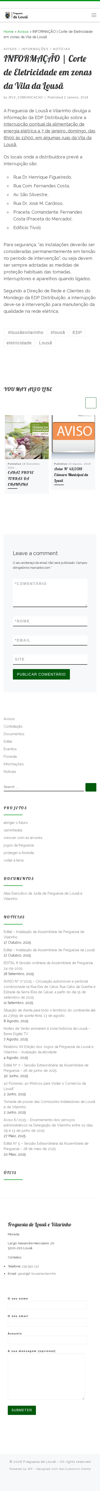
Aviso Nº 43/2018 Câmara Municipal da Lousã (71, 474)
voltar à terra (14, 860)
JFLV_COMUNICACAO (25, 97)
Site (20, 659)
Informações (14, 764)
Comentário (31, 584)
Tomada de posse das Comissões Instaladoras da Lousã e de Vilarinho (49, 1104)
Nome (22, 621)
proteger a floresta (19, 853)
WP (30, 1469)
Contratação (13, 726)
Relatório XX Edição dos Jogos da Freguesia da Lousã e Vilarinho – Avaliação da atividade (49, 1049)
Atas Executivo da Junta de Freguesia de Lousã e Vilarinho (43, 896)
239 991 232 (30, 1266)
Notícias (10, 772)
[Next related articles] (90, 402)
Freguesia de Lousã (39, 1462)
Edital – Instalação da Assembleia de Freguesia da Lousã (49, 950)
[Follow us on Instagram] (19, 5)
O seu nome (18, 1298)
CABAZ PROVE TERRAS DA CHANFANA (21, 478)
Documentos (14, 734)
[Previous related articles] (79, 402)
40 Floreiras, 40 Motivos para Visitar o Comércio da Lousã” (45, 1086)
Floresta (10, 757)
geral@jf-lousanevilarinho (37, 1273)
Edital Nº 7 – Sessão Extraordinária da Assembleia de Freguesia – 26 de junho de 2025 (46, 1067)
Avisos (23, 32)
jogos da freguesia (19, 845)
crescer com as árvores (23, 838)
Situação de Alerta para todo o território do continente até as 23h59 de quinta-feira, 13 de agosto (50, 1013)
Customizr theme (78, 1469)
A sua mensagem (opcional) (32, 1351)
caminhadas (13, 830)
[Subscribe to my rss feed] (5, 5)
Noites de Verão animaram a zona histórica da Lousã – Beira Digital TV (47, 1031)
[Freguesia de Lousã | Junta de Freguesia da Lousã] (16, 14)
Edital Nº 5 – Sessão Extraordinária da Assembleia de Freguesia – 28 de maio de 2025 (46, 1146)
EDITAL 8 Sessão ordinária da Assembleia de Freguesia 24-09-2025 (48, 965)
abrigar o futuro (16, 823)
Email (23, 640)
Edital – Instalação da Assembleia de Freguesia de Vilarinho (44, 934)
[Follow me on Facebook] (12, 5)
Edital (8, 741)
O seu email (18, 1316)
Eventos (10, 749)
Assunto (15, 1333)
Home (9, 32)
